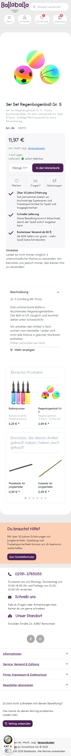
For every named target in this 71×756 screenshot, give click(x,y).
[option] (35, 68)
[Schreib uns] (35, 602)
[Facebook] (31, 639)
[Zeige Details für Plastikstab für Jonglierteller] (21, 467)
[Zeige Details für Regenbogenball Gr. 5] (50, 392)
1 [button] (25, 498)
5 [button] (41, 498)
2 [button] (29, 498)
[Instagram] (40, 639)
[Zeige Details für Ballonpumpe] (21, 392)
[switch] (8, 751)
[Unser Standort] (35, 619)
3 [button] (33, 498)
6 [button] (45, 498)
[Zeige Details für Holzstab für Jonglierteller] (50, 467)
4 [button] (37, 498)
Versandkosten (36, 148)
